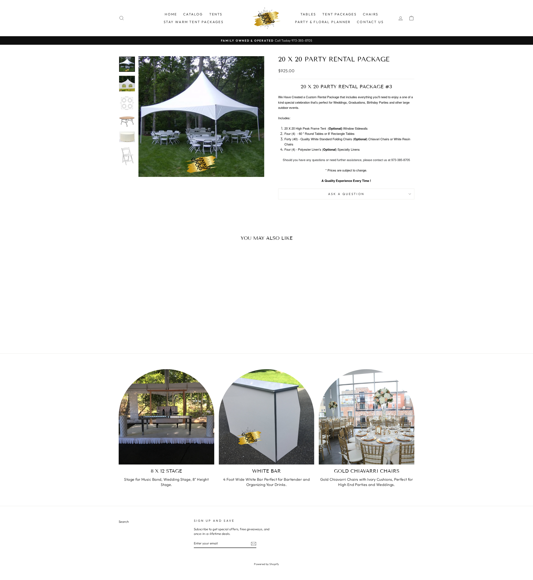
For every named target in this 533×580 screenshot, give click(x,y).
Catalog (193, 14)
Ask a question (346, 194)
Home (171, 14)
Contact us (370, 22)
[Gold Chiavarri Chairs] (366, 417)
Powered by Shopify (266, 564)
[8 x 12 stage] (166, 417)
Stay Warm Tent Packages (194, 22)
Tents (216, 14)
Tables (308, 14)
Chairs (370, 14)
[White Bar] (266, 417)
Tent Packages (339, 14)
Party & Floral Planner (323, 22)
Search (124, 522)
